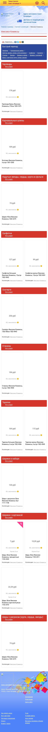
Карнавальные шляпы (17, 50)
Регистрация (29, 699)
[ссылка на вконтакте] (45, 675)
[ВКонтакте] (15, 41)
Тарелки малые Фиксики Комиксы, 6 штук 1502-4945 (35, 443)
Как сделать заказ (6, 713)
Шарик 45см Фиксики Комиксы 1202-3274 (9, 218)
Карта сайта (28, 702)
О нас (26, 713)
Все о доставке (5, 716)
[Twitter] (18, 41)
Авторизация (29, 697)
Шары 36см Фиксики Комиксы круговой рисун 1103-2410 (11, 603)
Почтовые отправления (8, 718)
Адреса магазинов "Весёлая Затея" (11, 685)
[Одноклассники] (20, 41)
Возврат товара (5, 723)
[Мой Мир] (23, 41)
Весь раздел (9, 66)
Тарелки (12, 55)
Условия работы (30, 716)
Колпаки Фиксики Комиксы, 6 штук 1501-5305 (12, 161)
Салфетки (32, 53)
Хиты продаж (29, 718)
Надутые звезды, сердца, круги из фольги (14, 53)
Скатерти (40, 53)
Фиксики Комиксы (16, 111)
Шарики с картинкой (36, 55)
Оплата (3, 721)
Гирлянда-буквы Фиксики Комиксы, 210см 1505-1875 (11, 105)
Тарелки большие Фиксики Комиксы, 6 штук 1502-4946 (12, 443)
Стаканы (4, 55)
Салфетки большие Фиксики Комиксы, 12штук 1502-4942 (11, 275)
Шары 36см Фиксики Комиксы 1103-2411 (32, 556)
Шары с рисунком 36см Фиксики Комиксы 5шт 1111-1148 (10, 501)
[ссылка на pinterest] (45, 679)
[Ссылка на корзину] (37, 3)
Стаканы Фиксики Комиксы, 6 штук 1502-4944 (12, 387)
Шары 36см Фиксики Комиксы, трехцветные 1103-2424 (10, 557)
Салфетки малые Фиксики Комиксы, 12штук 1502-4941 (35, 274)
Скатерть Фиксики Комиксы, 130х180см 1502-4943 (12, 330)
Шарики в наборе (22, 55)
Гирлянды (5, 50)
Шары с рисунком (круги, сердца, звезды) (14, 57)
